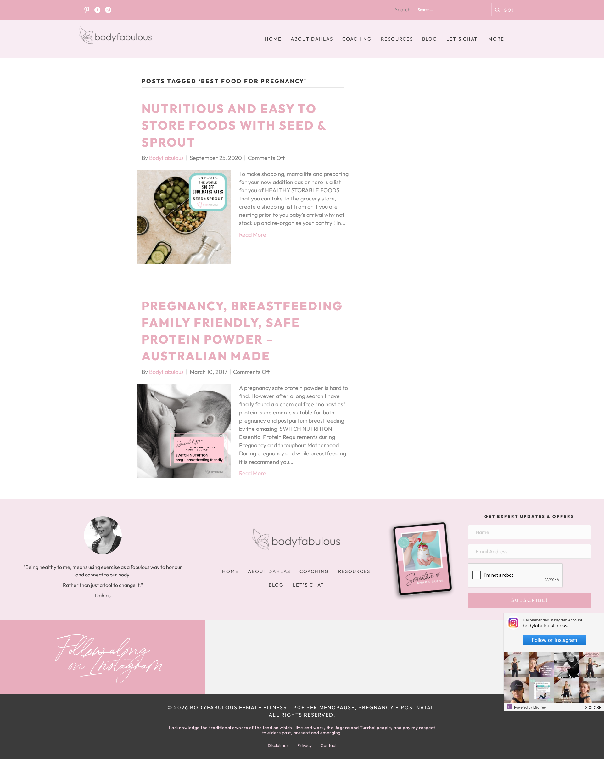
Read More (252, 234)
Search (403, 9)
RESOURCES (397, 39)
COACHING (357, 39)
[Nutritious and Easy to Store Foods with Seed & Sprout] (184, 216)
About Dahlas (312, 39)
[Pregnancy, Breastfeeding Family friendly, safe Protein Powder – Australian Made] (184, 430)
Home (273, 39)
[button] (504, 9)
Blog (429, 39)
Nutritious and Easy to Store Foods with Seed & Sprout (234, 125)
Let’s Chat (462, 39)
